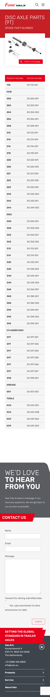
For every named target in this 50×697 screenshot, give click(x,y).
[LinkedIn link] (41, 655)
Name (8, 530)
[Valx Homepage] (15, 4)
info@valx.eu (11, 665)
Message (9, 556)
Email (8, 543)
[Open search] (37, 5)
